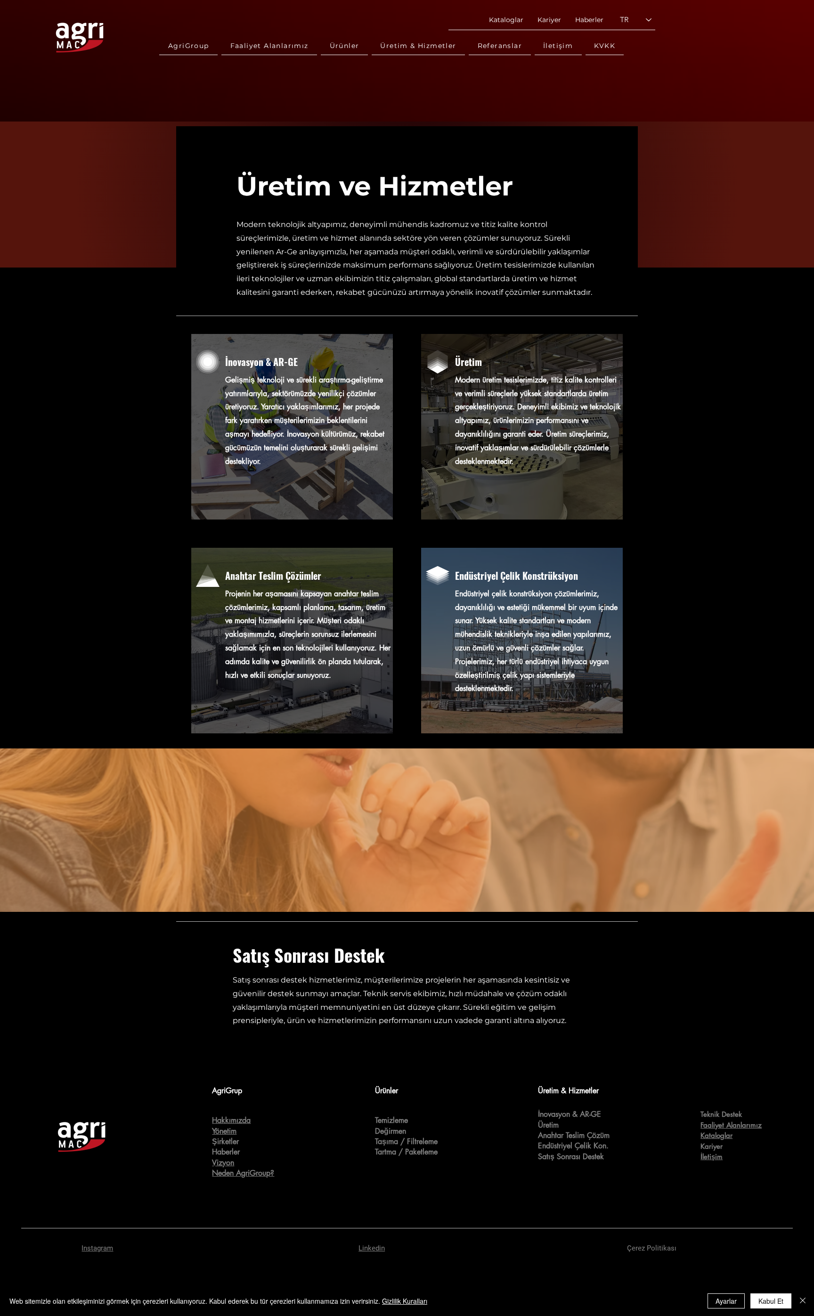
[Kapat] (802, 1300)
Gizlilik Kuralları (404, 1301)
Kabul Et (770, 1301)
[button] (188, 46)
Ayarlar (726, 1301)
